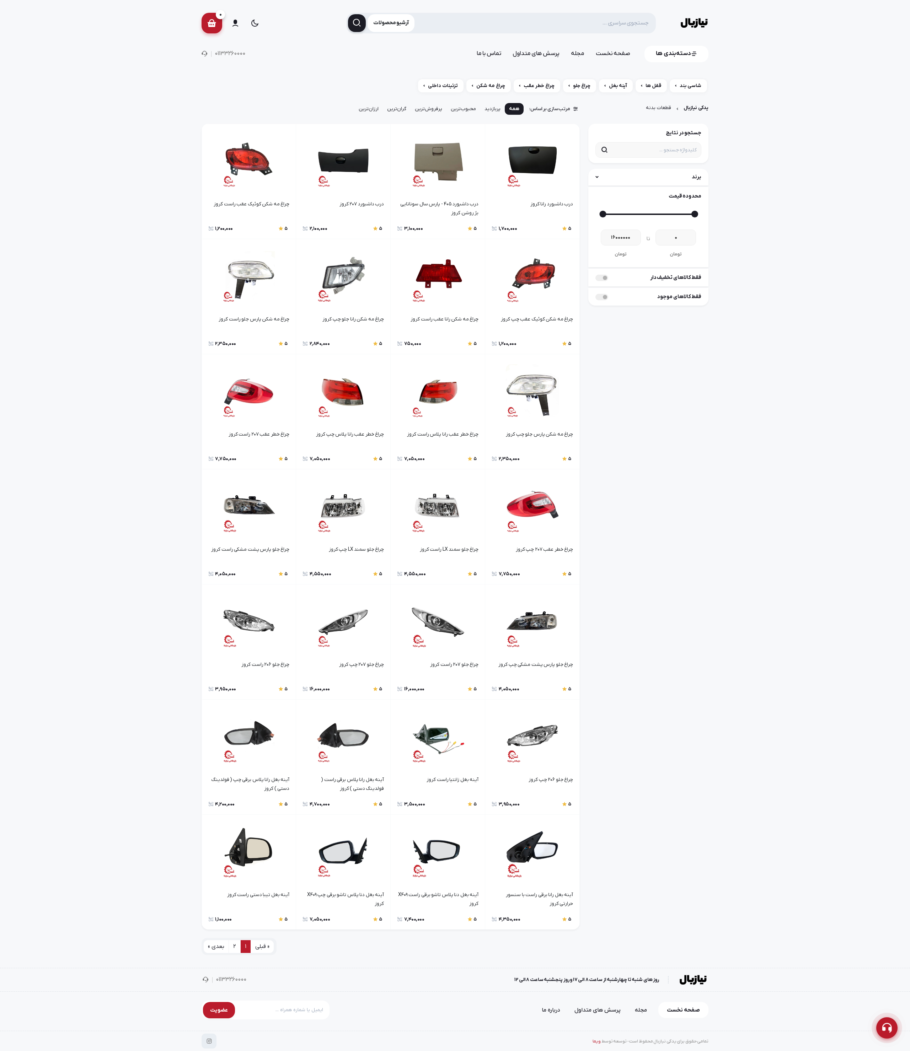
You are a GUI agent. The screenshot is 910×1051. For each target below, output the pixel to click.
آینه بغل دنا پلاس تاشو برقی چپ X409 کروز (345, 899)
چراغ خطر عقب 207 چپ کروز (544, 549)
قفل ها (653, 85)
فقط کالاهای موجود (679, 296)
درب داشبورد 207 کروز (361, 204)
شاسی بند (690, 85)
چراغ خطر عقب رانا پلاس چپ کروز (350, 434)
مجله (577, 54)
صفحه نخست (613, 54)
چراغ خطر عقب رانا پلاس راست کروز (442, 434)
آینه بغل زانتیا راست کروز (452, 779)
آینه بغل (618, 85)
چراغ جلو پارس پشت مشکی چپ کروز (535, 664)
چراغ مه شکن (490, 85)
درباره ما (551, 1010)
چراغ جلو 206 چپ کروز (551, 779)
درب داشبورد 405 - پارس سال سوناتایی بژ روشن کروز (439, 208)
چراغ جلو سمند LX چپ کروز (356, 549)
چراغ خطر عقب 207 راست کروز (259, 434)
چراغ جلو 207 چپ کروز (361, 664)
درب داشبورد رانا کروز (551, 204)
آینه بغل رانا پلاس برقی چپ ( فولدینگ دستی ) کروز (250, 784)
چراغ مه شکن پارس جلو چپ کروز (539, 434)
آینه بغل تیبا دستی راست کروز (258, 894)
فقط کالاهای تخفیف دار (676, 277)
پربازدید (492, 109)
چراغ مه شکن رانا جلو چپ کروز (353, 319)
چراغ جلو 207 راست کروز (454, 664)
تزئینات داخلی (443, 85)
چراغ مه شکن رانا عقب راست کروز (444, 319)
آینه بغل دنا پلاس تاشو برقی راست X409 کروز (438, 899)
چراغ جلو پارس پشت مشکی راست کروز (250, 549)
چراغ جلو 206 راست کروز (265, 664)
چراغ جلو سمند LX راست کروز (449, 549)
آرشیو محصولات (391, 22)
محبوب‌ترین (463, 109)
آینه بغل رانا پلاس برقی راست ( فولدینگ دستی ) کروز (352, 784)
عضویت (219, 1010)
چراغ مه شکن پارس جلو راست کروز (254, 319)
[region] (455, 87)
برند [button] (696, 176)
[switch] (601, 278)
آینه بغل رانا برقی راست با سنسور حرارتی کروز (539, 899)
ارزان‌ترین (369, 109)
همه (514, 109)
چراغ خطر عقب (539, 85)
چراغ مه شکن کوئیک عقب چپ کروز (537, 319)
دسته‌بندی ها (673, 54)
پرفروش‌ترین (428, 109)
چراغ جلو (581, 85)
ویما (597, 1041)
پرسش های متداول (536, 54)
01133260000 (230, 54)
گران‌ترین (396, 109)
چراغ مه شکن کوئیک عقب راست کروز (251, 204)
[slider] (694, 214)
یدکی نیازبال (696, 107)
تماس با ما (489, 54)
